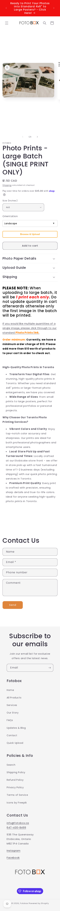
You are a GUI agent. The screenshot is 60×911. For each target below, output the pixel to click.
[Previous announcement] (6, 8)
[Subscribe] (49, 668)
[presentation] (30, 234)
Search (11, 764)
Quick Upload (15, 743)
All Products (14, 697)
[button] (6, 23)
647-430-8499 (16, 827)
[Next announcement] (54, 8)
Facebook (13, 857)
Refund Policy (15, 780)
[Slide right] (37, 136)
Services (12, 705)
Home (10, 690)
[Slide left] (22, 136)
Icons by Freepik (17, 802)
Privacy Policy (15, 787)
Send (12, 605)
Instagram (13, 850)
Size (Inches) (10, 200)
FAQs (10, 720)
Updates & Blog (16, 728)
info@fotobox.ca (18, 823)
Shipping (7, 185)
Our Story (12, 712)
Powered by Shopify (39, 903)
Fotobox (24, 903)
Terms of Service (17, 795)
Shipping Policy (16, 772)
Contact (12, 735)
